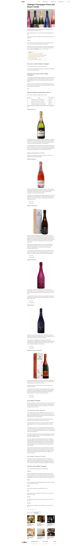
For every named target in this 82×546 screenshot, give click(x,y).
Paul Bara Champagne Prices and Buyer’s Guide (50, 537)
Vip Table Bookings (34, 543)
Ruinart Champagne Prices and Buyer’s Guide (30, 537)
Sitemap (54, 543)
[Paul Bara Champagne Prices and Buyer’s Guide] (51, 529)
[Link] (23, 2)
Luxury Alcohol (44, 543)
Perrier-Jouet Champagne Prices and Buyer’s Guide (30, 524)
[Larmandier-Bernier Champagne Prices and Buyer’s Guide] (41, 529)
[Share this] (30, 509)
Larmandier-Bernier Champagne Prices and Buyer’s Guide (40, 537)
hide (32, 52)
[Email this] (28, 509)
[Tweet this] (33, 509)
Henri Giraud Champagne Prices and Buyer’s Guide (40, 524)
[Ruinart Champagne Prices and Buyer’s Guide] (31, 529)
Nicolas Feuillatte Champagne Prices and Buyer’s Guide (50, 524)
